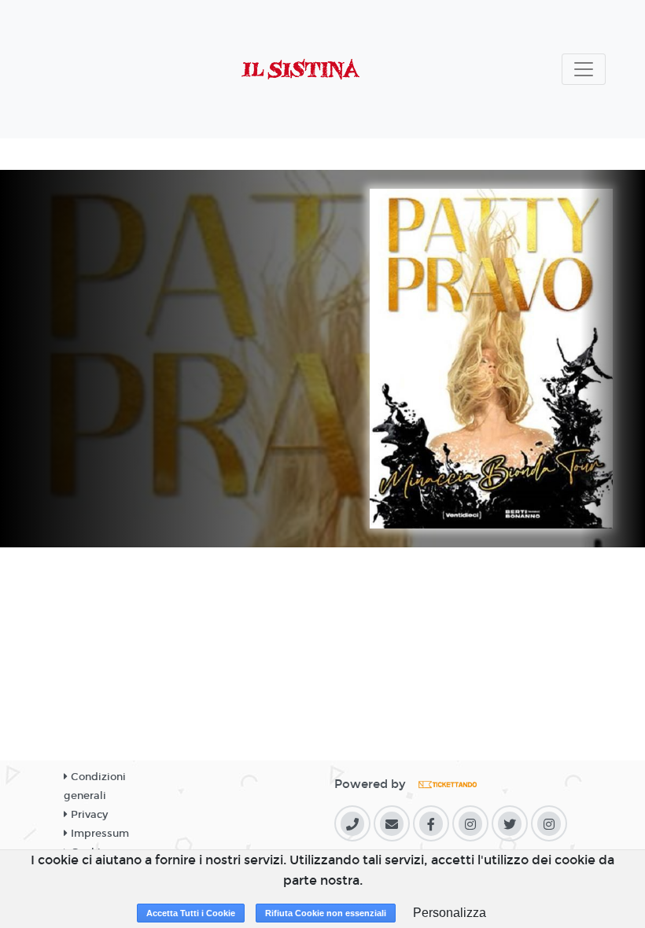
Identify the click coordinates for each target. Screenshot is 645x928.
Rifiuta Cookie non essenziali (325, 913)
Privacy (88, 814)
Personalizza (449, 912)
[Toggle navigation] (584, 69)
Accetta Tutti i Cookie (190, 913)
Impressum (98, 833)
